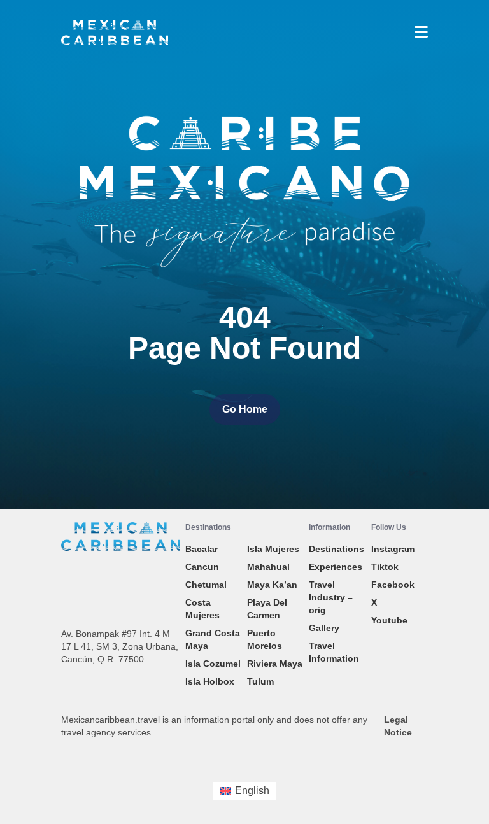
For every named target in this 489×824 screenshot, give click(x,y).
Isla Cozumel (213, 663)
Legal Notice (398, 725)
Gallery (324, 628)
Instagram (393, 549)
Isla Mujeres (273, 549)
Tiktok (385, 567)
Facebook (393, 584)
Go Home (244, 409)
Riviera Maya (274, 663)
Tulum (260, 681)
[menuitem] (244, 791)
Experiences (335, 567)
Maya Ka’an (272, 584)
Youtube (389, 620)
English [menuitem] (252, 790)
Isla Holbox (209, 681)
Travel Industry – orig (331, 597)
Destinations (336, 549)
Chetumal (206, 584)
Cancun (202, 567)
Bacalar (201, 549)
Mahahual (268, 567)
